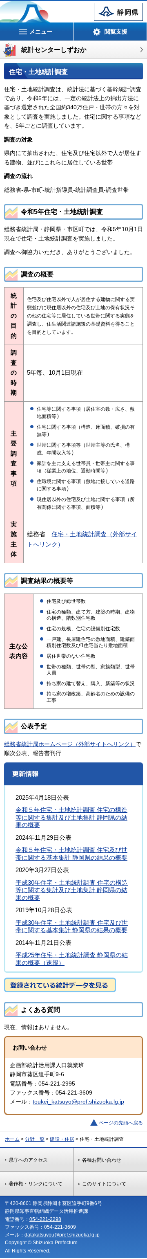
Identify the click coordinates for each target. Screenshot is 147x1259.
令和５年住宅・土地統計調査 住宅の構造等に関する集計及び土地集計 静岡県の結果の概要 (71, 817)
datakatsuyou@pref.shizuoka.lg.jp (62, 1235)
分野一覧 (35, 1139)
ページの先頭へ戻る (121, 1123)
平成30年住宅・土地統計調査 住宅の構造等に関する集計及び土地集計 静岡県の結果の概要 (72, 890)
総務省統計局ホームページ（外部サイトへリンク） (70, 744)
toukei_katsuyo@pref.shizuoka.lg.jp (78, 1101)
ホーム (12, 1139)
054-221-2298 (45, 1219)
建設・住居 (62, 1139)
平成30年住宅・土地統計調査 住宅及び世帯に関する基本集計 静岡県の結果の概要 (72, 926)
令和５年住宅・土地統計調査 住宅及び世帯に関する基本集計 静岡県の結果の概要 (71, 853)
